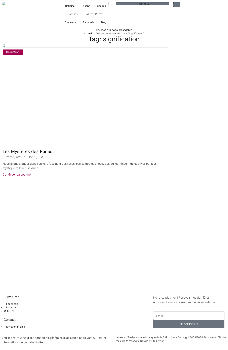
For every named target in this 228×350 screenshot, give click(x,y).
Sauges (101, 5)
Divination (12, 52)
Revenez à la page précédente (114, 29)
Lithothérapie (182, 191)
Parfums (72, 13)
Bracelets (70, 22)
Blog (103, 22)
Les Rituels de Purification (191, 237)
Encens (86, 5)
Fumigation (181, 179)
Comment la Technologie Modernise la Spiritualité (199, 226)
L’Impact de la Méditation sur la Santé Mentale (198, 270)
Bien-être (180, 167)
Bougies (69, 5)
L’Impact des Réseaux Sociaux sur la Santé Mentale (198, 248)
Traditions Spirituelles (188, 203)
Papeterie (88, 22)
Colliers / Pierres (94, 13)
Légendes (180, 185)
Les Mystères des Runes (28, 151)
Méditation (181, 197)
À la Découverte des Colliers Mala (196, 259)
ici (28, 337)
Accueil (88, 33)
